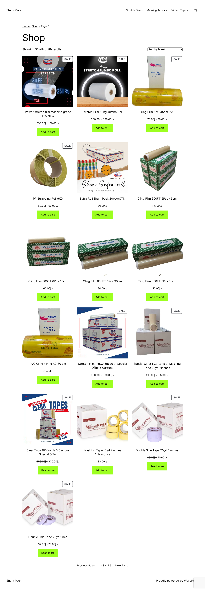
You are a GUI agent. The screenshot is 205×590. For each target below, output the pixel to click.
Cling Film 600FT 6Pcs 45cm (157, 198)
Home (26, 26)
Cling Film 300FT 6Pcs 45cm (47, 281)
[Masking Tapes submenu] (166, 10)
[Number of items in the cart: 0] (195, 10)
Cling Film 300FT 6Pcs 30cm (157, 281)
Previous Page (85, 565)
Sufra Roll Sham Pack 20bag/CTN (102, 198)
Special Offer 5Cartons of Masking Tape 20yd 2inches (157, 365)
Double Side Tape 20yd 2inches (157, 450)
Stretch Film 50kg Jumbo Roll (102, 112)
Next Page (121, 565)
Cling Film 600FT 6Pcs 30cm (102, 281)
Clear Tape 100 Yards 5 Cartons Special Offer (48, 452)
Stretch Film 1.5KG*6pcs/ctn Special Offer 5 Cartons (102, 365)
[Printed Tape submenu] (187, 10)
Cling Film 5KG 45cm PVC (157, 112)
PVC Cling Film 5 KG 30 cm (48, 363)
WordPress (191, 580)
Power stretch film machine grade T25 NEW (48, 114)
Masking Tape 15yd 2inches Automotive (102, 452)
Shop (35, 26)
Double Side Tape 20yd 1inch (47, 537)
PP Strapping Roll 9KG (48, 198)
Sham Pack (13, 10)
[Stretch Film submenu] (142, 10)
